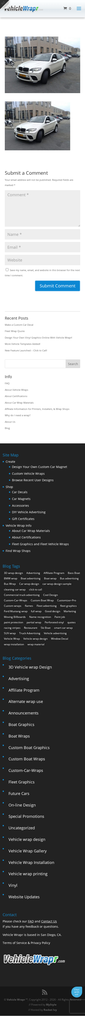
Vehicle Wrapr (16, 999)
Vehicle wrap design (35, 638)
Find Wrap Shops (18, 550)
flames (29, 606)
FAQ (7, 383)
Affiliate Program (54, 573)
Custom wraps (12, 606)
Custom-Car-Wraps (15, 600)
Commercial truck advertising (22, 595)
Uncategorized (21, 827)
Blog (7, 428)
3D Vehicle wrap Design (30, 667)
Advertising (33, 573)
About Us (10, 421)
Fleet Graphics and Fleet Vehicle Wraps (40, 544)
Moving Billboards (15, 617)
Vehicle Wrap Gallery (27, 850)
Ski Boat (46, 628)
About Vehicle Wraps (16, 389)
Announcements (23, 713)
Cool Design (50, 595)
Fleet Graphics (21, 782)
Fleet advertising (47, 606)
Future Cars (18, 793)
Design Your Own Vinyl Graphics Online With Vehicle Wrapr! (38, 337)
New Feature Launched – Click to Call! (26, 350)
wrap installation (14, 644)
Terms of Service (15, 943)
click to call (35, 589)
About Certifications (16, 396)
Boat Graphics (21, 724)
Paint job (59, 617)
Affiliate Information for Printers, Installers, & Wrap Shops (37, 409)
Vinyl (12, 885)
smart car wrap (63, 628)
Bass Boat (74, 573)
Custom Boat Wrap (42, 600)
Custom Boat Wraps (26, 758)
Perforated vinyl (54, 622)
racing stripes (12, 628)
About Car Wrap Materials (19, 402)
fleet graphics (68, 606)
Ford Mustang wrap (15, 611)
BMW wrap (10, 578)
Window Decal (59, 638)
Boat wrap (50, 578)
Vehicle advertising (55, 633)
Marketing (70, 611)
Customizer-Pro (66, 600)
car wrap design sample (56, 584)
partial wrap (34, 622)
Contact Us (49, 921)
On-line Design (22, 805)
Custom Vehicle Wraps (28, 473)
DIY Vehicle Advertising (29, 512)
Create (10, 461)
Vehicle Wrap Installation (31, 862)
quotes (71, 622)
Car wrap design (29, 584)
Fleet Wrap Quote (15, 331)
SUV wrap (10, 633)
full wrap (36, 611)
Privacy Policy (40, 943)
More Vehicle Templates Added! (22, 343)
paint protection (13, 622)
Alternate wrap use (25, 701)
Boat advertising (31, 578)
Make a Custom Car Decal (19, 324)
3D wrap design (13, 573)
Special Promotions (26, 816)
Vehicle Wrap (12, 638)
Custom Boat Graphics (29, 747)
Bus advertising (69, 578)
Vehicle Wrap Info (18, 525)
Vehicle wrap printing (28, 873)
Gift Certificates (23, 518)
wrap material (35, 644)
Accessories (20, 505)
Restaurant (30, 628)
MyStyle (51, 1004)
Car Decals (19, 492)
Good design (52, 611)
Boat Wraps (19, 736)
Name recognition (40, 617)
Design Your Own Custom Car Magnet (39, 466)
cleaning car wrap (15, 589)
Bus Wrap (10, 584)
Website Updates (24, 896)
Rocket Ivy (50, 1010)
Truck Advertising (29, 633)
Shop (9, 486)
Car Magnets (21, 498)
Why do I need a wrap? (18, 415)
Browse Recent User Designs (33, 480)
